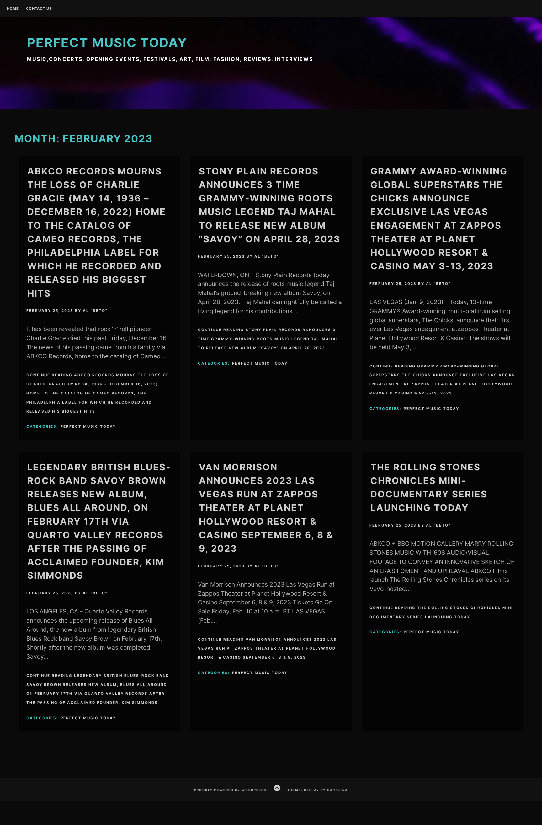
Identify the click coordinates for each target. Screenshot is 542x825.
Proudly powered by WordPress (230, 790)
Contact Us (39, 9)
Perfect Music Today (107, 42)
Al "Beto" (95, 310)
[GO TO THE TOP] (277, 788)
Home (13, 9)
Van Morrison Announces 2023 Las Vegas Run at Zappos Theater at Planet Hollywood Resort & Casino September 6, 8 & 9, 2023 (266, 508)
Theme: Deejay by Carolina (317, 790)
